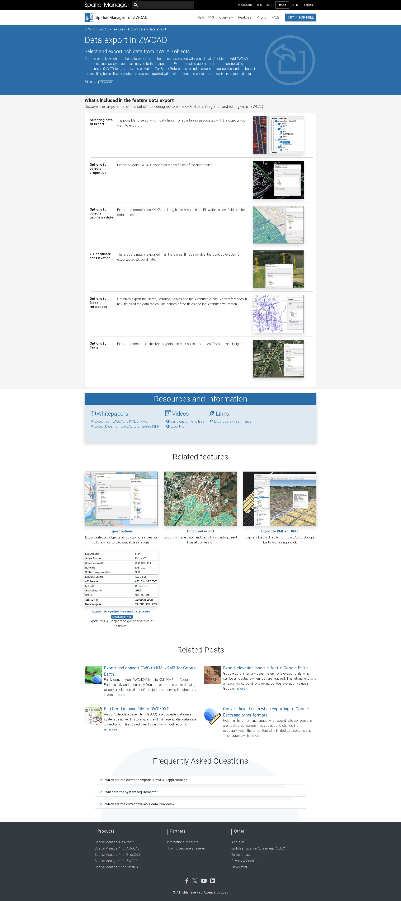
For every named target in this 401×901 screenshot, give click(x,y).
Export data (136, 29)
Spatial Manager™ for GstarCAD (118, 867)
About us (237, 842)
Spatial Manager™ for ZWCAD (116, 861)
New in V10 (205, 17)
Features (244, 17)
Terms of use (241, 855)
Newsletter (239, 867)
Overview (226, 17)
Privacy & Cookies (244, 861)
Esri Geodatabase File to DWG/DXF (136, 708)
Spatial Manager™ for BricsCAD (117, 855)
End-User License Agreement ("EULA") (258, 848)
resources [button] (264, 4)
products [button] (245, 4)
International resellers (182, 842)
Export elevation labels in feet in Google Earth (265, 667)
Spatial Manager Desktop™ (114, 842)
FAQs (276, 17)
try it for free (301, 17)
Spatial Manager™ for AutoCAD (117, 848)
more (121, 695)
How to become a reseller (186, 848)
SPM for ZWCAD (97, 29)
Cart (283, 4)
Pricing (261, 17)
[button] (295, 5)
